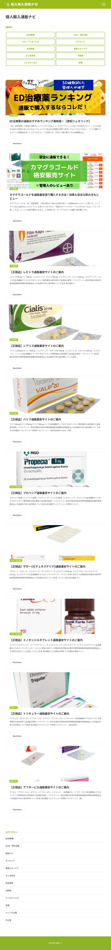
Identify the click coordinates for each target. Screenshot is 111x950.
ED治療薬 (31, 35)
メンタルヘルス (30, 62)
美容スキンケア (80, 48)
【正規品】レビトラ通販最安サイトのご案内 (37, 272)
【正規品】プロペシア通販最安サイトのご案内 (38, 493)
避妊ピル (13, 707)
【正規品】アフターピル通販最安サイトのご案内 (39, 787)
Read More (17, 143)
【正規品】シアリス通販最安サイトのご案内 (37, 346)
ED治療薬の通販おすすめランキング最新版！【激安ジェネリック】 (50, 121)
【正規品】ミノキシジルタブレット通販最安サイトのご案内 (46, 640)
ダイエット (80, 41)
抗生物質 (30, 48)
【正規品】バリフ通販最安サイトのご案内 (35, 419)
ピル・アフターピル (30, 41)
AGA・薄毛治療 (80, 35)
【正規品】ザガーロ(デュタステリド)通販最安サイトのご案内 (47, 566)
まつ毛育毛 (30, 55)
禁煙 (80, 62)
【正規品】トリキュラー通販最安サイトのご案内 (39, 714)
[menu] (103, 4)
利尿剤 (80, 55)
